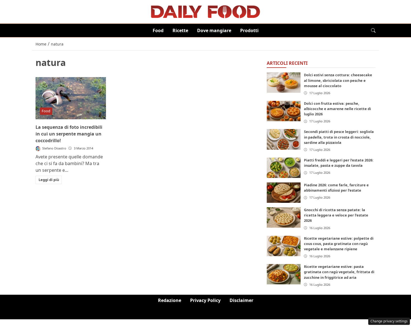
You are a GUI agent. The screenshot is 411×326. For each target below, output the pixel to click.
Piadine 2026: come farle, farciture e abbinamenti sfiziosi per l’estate (336, 187)
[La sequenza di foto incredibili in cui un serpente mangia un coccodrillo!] (71, 98)
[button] (373, 30)
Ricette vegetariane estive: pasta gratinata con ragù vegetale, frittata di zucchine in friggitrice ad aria (339, 272)
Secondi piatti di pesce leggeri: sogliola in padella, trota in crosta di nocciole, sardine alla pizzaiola (339, 137)
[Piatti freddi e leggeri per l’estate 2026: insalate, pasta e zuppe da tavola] (284, 168)
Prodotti (249, 30)
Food (158, 30)
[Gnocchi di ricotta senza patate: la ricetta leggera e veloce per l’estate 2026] (284, 217)
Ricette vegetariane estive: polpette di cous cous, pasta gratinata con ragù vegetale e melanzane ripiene (339, 243)
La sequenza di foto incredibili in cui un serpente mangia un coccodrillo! (69, 134)
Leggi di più (49, 179)
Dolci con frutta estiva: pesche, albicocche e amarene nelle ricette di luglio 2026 (337, 108)
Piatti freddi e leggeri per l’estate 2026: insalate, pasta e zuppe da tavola (339, 163)
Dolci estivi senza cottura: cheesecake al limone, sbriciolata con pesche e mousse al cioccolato (338, 80)
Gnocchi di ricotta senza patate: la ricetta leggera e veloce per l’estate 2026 (336, 215)
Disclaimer (241, 300)
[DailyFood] (205, 11)
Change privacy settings (389, 321)
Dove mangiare (214, 30)
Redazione (169, 300)
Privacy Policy (205, 300)
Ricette (180, 30)
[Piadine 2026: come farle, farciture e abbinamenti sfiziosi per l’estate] (284, 192)
